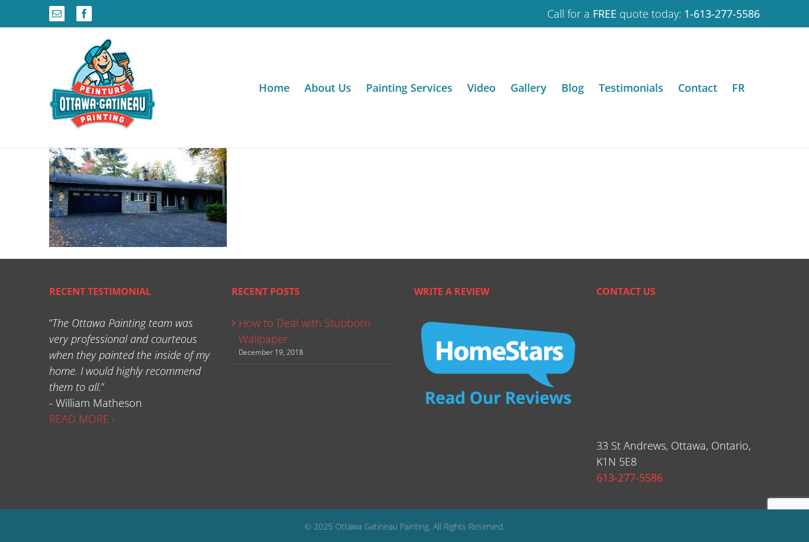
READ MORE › (82, 419)
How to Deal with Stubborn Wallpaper (305, 331)
